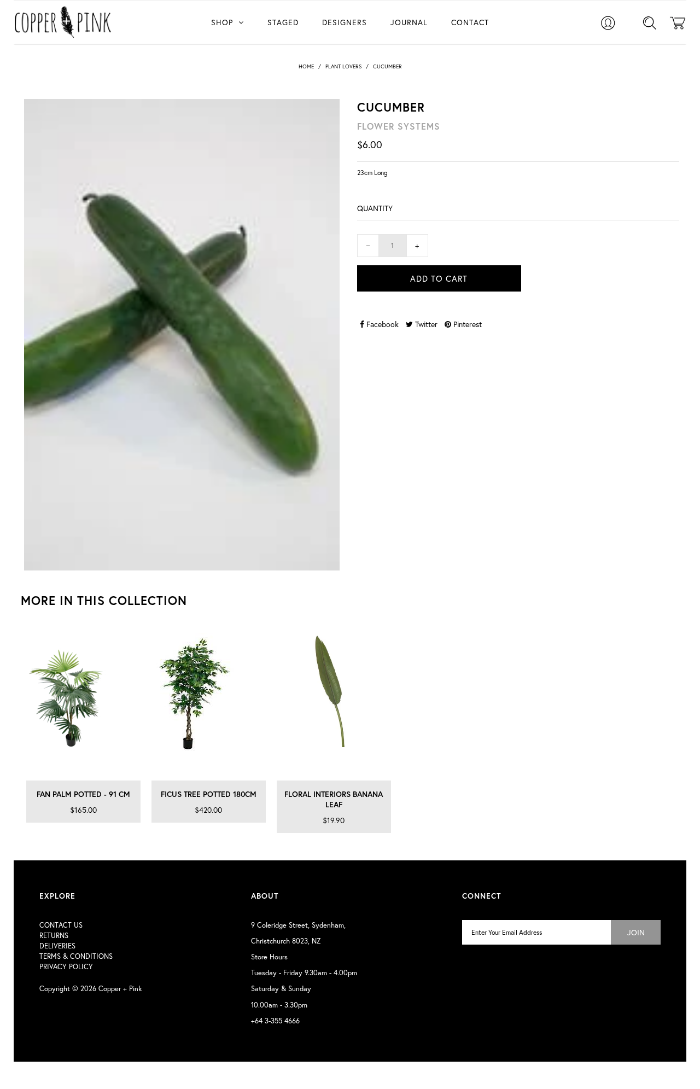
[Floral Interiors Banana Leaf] (334, 704)
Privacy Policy (66, 966)
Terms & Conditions (76, 956)
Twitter (425, 324)
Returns (53, 935)
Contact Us (61, 925)
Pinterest (466, 324)
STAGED (283, 22)
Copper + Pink (120, 988)
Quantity (375, 208)
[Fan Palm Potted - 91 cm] (83, 704)
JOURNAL (409, 22)
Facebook (381, 324)
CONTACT (470, 22)
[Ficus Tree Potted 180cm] (208, 704)
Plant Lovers (343, 66)
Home (306, 66)
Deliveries (57, 946)
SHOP (222, 22)
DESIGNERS (344, 22)
